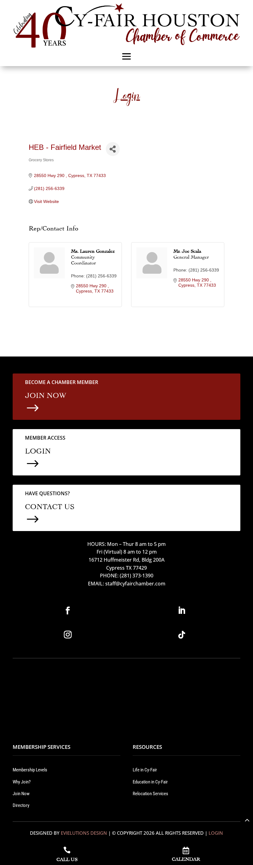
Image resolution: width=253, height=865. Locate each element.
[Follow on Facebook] (68, 610)
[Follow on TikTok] (181, 635)
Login (216, 833)
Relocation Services (150, 793)
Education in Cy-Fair (150, 782)
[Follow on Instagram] (68, 635)
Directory (21, 805)
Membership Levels (30, 770)
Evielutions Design (84, 833)
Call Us (66, 859)
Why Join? (22, 782)
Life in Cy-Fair (145, 770)
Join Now (21, 793)
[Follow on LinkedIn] (181, 610)
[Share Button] (113, 149)
